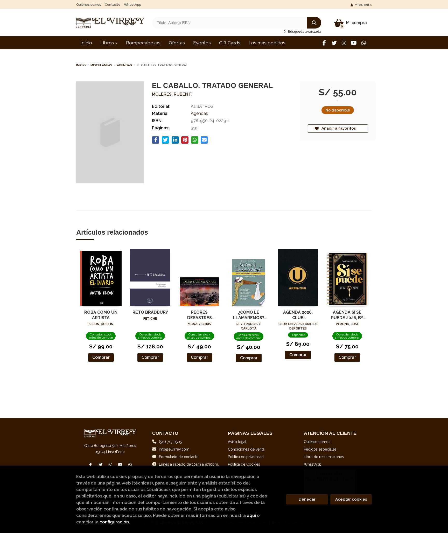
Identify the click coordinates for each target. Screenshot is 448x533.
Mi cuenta (363, 5)
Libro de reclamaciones (324, 457)
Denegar (307, 499)
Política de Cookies (244, 464)
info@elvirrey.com (174, 449)
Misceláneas (101, 65)
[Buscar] (314, 23)
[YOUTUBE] (353, 43)
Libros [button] (107, 42)
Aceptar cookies (351, 499)
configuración (114, 521)
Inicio (81, 65)
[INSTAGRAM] (344, 43)
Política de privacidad (246, 457)
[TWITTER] (334, 43)
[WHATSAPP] (363, 43)
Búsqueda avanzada (304, 31)
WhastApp (132, 4)
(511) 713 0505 (170, 442)
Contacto (112, 4)
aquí (251, 515)
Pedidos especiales (320, 449)
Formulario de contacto (179, 457)
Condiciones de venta (246, 449)
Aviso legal (237, 442)
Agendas (124, 65)
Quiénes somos (88, 4)
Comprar (101, 357)
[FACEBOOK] (324, 43)
